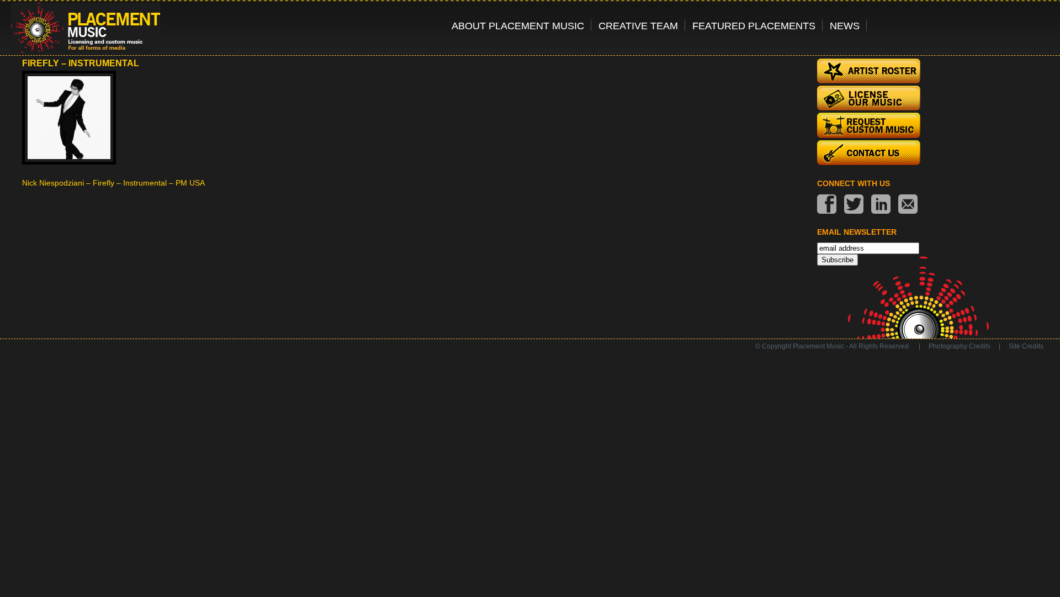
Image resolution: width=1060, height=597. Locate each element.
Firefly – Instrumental (80, 63)
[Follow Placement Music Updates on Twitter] (853, 205)
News (845, 25)
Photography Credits (959, 346)
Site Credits (1026, 346)
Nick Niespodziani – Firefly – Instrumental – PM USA (113, 182)
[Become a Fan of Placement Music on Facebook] (826, 205)
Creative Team (638, 25)
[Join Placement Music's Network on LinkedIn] (881, 205)
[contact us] (908, 205)
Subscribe (838, 260)
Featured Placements (753, 25)
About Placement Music (518, 25)
